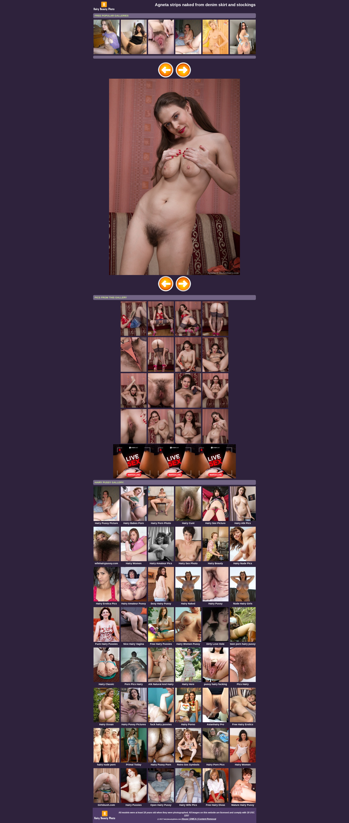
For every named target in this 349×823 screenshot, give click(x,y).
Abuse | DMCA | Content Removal (198, 819)
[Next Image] (183, 78)
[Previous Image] (165, 78)
